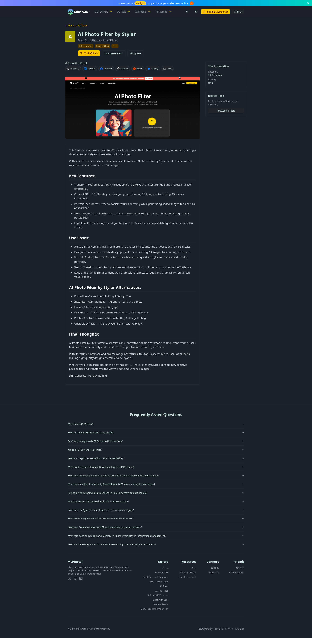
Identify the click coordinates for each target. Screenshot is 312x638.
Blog (193, 567)
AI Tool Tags (161, 590)
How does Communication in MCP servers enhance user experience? (105, 527)
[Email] (81, 578)
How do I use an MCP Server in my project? (91, 432)
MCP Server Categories (155, 577)
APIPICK (240, 567)
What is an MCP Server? (80, 423)
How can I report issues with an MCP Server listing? (96, 458)
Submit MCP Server (217, 11)
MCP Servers (101, 11)
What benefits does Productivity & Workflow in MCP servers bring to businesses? (111, 484)
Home (165, 567)
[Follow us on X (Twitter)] (196, 11)
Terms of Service (224, 628)
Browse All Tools (226, 110)
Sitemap (239, 628)
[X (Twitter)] (69, 578)
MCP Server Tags (159, 581)
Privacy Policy (205, 628)
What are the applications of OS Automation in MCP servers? (100, 518)
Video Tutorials (188, 572)
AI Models (140, 11)
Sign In (238, 11)
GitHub (215, 567)
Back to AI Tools (78, 25)
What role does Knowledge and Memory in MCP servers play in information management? (117, 535)
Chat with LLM (160, 599)
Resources (161, 11)
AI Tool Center (236, 572)
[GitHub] (75, 578)
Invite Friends (160, 604)
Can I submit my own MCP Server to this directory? (95, 441)
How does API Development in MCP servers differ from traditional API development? (113, 475)
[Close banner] (308, 3)
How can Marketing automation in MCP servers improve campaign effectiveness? (112, 544)
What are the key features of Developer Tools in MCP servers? (101, 467)
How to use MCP (187, 577)
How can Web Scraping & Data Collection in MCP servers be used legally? (107, 492)
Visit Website (91, 53)
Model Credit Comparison (154, 608)
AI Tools (121, 11)
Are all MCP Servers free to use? (85, 449)
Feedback (213, 572)
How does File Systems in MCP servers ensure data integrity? (101, 510)
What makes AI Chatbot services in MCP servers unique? (98, 501)
